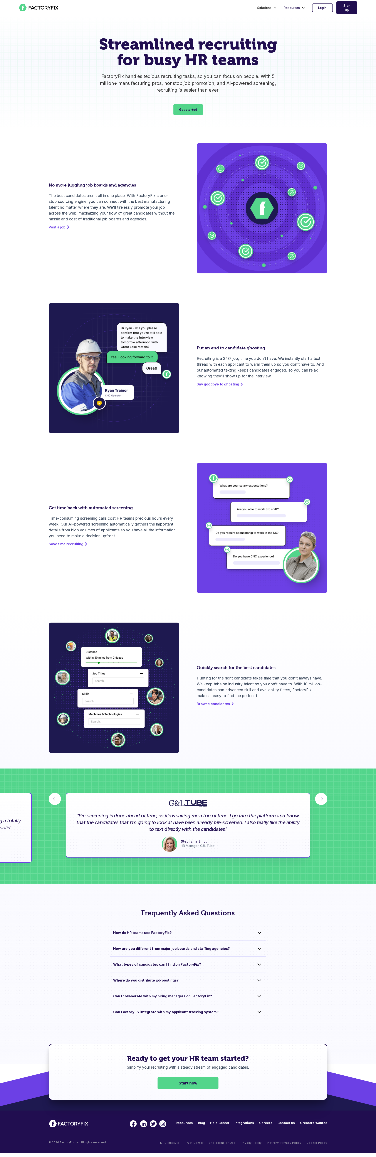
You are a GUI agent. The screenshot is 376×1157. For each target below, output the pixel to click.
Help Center (219, 1123)
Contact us (286, 1123)
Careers (265, 1123)
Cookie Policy (317, 1142)
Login (322, 8)
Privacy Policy (251, 1142)
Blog (201, 1123)
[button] (266, 7)
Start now (188, 1083)
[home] (38, 7)
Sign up (346, 8)
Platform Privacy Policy (284, 1142)
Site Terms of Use (222, 1142)
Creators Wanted (313, 1123)
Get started (188, 109)
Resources (184, 1123)
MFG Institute (170, 1142)
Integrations (244, 1123)
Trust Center (194, 1142)
